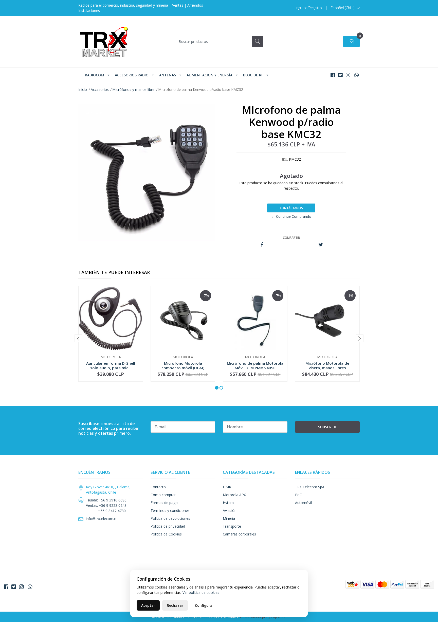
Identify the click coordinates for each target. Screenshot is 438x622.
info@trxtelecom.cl (101, 518)
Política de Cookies (166, 534)
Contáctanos (291, 208)
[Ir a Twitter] (340, 75)
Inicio (82, 89)
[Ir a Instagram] (348, 75)
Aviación (229, 510)
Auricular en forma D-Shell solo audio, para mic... (110, 365)
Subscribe (327, 427)
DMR (227, 486)
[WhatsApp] (356, 75)
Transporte (232, 526)
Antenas (167, 75)
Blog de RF (253, 75)
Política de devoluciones (170, 518)
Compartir (291, 238)
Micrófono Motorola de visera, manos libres (327, 365)
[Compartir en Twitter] (320, 244)
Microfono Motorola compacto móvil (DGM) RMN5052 (182, 368)
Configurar (204, 605)
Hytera (228, 502)
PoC (298, 494)
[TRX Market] (103, 41)
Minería (229, 518)
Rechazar (175, 605)
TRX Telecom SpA (309, 486)
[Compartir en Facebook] (262, 244)
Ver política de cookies (200, 592)
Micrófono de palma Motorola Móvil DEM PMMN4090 (255, 365)
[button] (345, 8)
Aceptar (148, 605)
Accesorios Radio (132, 75)
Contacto (158, 486)
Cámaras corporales (239, 534)
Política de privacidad (168, 526)
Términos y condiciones (170, 510)
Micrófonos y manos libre (133, 89)
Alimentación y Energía (209, 75)
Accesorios (100, 89)
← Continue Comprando (291, 216)
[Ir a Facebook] (333, 75)
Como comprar (163, 494)
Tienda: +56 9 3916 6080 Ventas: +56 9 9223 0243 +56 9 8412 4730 (106, 505)
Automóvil (303, 502)
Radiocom (94, 75)
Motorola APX (234, 494)
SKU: (285, 159)
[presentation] (78, 338)
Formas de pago (164, 502)
